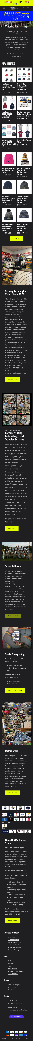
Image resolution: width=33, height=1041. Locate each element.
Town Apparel (13, 974)
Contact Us (12, 379)
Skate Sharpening (15, 690)
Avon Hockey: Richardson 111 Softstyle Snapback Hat (8, 87)
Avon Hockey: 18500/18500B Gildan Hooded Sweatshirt (7, 115)
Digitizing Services (15, 942)
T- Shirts (11, 961)
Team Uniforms (13, 945)
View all (16, 238)
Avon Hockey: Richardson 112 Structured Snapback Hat (22, 87)
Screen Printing (13, 940)
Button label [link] (13, 616)
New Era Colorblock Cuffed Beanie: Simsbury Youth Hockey (8, 227)
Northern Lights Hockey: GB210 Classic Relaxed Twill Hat (9, 143)
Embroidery (12, 937)
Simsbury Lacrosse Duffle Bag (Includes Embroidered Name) (24, 114)
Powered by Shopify (25, 1038)
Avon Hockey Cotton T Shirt (24, 141)
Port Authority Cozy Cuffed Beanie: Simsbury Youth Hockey (23, 199)
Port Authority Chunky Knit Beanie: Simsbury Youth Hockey (8, 199)
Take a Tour (12, 793)
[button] (4, 8)
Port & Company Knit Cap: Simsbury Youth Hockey (9, 170)
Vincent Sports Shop (13, 1038)
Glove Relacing (13, 950)
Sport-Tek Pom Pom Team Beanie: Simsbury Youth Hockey (23, 171)
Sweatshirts (12, 963)
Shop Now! (12, 920)
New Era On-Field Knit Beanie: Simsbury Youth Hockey (22, 227)
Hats (9, 966)
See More (12, 528)
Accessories (12, 968)
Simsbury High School (16, 971)
